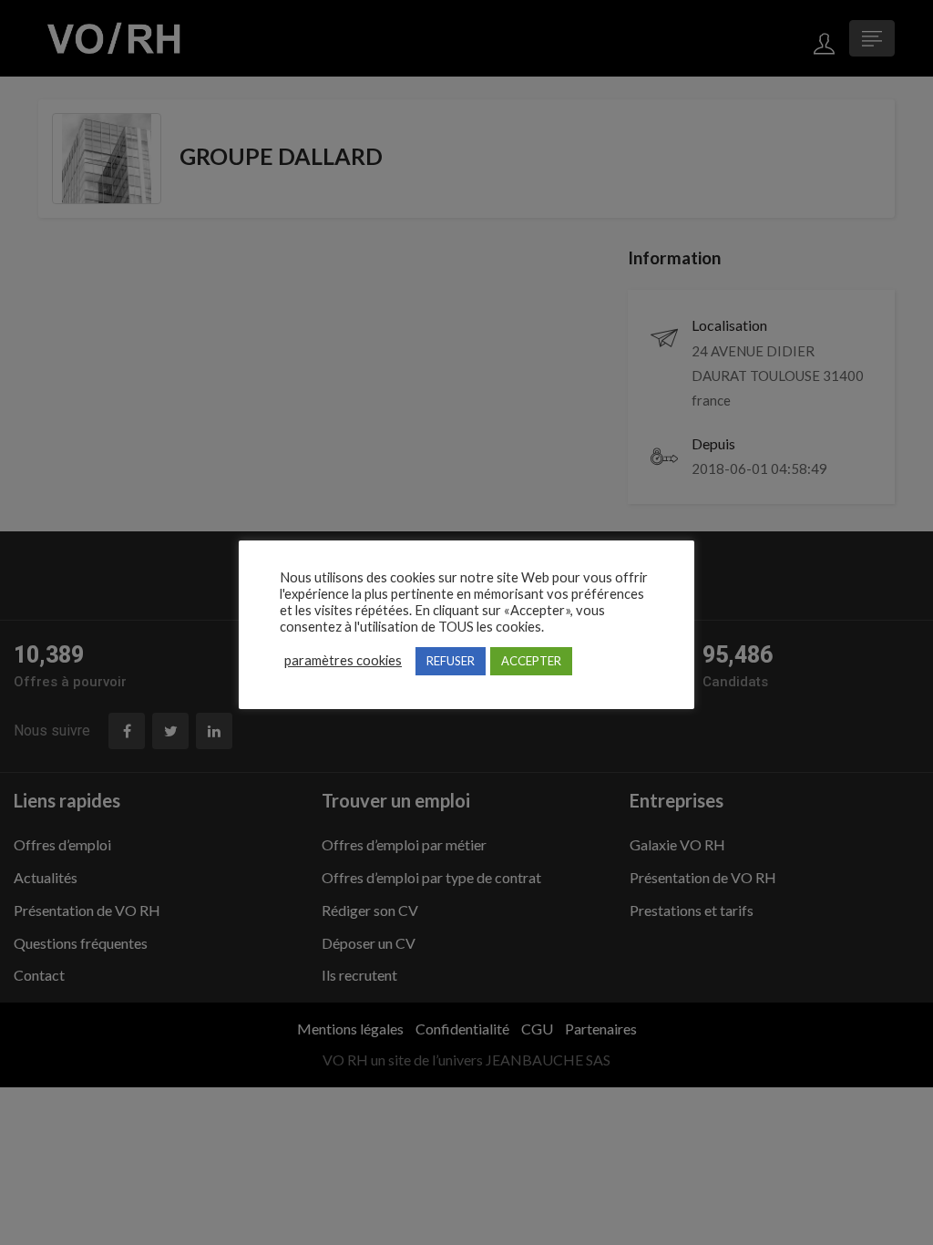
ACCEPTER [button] (531, 660)
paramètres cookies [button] (343, 660)
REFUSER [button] (450, 660)
